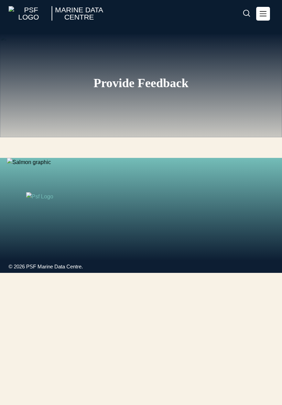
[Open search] (246, 14)
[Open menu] (263, 14)
